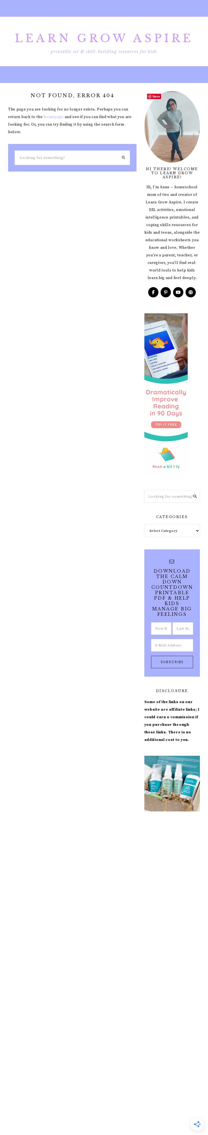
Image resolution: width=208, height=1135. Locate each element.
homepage (54, 117)
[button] (104, 8)
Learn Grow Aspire (104, 38)
